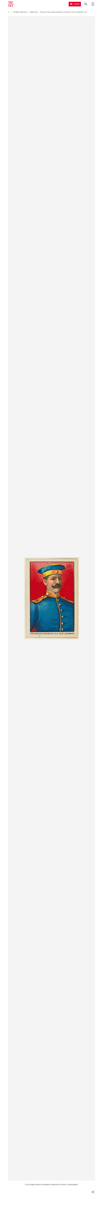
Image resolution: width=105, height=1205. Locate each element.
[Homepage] (10, 4)
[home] (9, 12)
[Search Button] (86, 4)
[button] (93, 1192)
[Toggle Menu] (93, 4)
